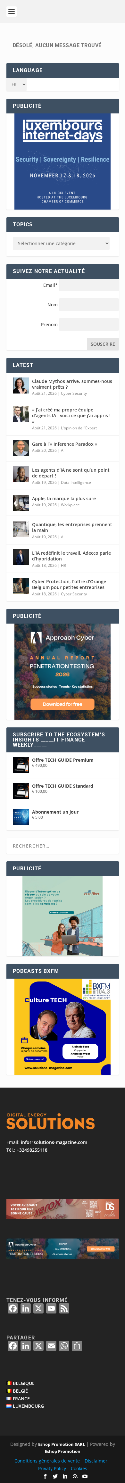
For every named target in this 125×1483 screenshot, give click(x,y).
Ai (62, 450)
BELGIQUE (24, 1383)
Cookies (79, 1468)
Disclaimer (96, 1461)
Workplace (70, 505)
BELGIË (20, 1391)
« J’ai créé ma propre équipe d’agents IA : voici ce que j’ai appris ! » (71, 415)
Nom (52, 305)
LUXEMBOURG (28, 1406)
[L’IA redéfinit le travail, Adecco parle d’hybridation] (21, 557)
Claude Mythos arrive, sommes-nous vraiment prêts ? (72, 384)
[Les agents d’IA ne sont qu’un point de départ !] (21, 474)
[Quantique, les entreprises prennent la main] (21, 529)
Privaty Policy (52, 1468)
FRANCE (21, 1399)
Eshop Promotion (62, 1451)
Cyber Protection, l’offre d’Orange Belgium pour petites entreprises (69, 584)
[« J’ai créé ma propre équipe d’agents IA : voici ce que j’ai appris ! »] (21, 414)
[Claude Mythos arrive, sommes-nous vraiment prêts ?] (21, 385)
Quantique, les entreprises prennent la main (72, 527)
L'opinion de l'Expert (79, 428)
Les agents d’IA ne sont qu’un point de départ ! (71, 473)
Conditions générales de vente (47, 1461)
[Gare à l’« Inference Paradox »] (21, 448)
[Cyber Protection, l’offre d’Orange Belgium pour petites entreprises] (21, 586)
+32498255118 (32, 1150)
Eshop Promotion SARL (61, 1444)
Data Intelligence (76, 482)
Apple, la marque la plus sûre (64, 498)
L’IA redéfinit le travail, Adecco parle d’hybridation (71, 556)
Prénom (49, 324)
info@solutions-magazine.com (54, 1142)
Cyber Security (74, 393)
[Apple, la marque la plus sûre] (21, 503)
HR (63, 565)
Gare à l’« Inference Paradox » (64, 444)
